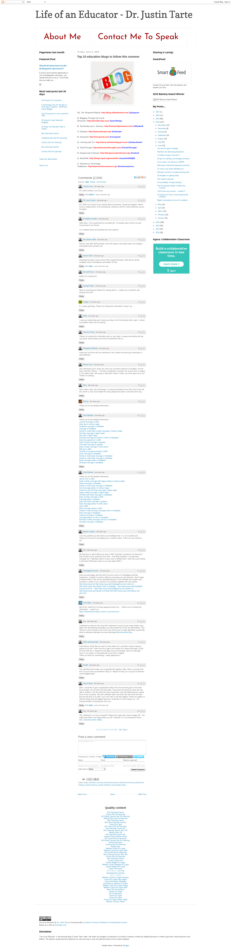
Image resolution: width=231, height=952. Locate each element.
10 (115, 730)
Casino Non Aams (115, 842)
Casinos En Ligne (115, 891)
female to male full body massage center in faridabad (99, 511)
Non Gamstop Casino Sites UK (115, 830)
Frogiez (86, 302)
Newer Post (82, 794)
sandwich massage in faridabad (91, 426)
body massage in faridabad (89, 513)
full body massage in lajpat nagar (92, 433)
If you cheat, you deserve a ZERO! (170, 162)
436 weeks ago (102, 200)
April (160, 208)
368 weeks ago (92, 621)
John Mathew (88, 415)
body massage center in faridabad (92, 460)
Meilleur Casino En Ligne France (115, 885)
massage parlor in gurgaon (89, 499)
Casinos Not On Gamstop (51, 142)
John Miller (87, 603)
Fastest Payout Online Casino (115, 836)
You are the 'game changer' (167, 148)
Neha (85, 316)
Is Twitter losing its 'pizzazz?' (168, 155)
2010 (158, 232)
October (161, 132)
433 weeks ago (99, 256)
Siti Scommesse (115, 893)
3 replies (91, 195)
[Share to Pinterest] (98, 779)
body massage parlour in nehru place (93, 504)
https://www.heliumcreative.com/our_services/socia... (100, 612)
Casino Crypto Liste (115, 861)
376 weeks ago (98, 603)
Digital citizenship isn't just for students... (173, 200)
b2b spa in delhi (85, 449)
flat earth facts (88, 272)
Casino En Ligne (115, 824)
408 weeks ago (93, 385)
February (161, 215)
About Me (62, 37)
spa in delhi (83, 506)
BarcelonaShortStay (124, 632)
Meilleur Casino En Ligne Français (115, 877)
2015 (158, 119)
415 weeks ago (93, 316)
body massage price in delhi (90, 440)
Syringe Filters (88, 286)
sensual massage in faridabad (90, 515)
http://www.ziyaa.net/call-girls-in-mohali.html (96, 591)
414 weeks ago (104, 348)
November (162, 128)
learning (100, 782)
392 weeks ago (101, 531)
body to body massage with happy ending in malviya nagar (102, 481)
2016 (158, 115)
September (162, 135)
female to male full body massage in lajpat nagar (98, 490)
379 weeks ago (104, 571)
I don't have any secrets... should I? (171, 191)
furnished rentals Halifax (93, 720)
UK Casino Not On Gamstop (115, 826)
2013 (158, 222)
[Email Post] (83, 779)
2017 (158, 112)
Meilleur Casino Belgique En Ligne (115, 865)
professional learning (126, 782)
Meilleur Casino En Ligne (115, 848)
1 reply (90, 266)
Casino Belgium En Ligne (115, 863)
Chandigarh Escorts (90, 571)
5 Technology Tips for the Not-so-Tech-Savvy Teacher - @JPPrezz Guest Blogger (54, 107)
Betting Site (115, 846)
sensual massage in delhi (89, 422)
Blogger (126, 945)
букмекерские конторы (115, 873)
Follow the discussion (143, 177)
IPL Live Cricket (89, 200)
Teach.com (43, 165)
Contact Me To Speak (138, 37)
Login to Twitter (138, 756)
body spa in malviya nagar (89, 424)
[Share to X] (92, 779)
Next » (125, 730)
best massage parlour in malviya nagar (94, 488)
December (162, 125)
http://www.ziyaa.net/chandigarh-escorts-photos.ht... (114, 589)
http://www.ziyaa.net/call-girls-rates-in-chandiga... (98, 586)
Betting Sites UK (115, 832)
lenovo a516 (87, 256)
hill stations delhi (89, 239)
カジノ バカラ (115, 875)
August (161, 139)
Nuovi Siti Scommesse (115, 889)
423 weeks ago (95, 302)
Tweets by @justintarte (48, 159)
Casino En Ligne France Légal (115, 900)
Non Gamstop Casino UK (115, 828)
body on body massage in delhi (91, 497)
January (161, 218)
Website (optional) (130, 760)
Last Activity (101, 182)
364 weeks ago (105, 642)
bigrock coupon (89, 531)
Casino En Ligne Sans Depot (115, 879)
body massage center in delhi (90, 508)
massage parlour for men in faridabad (93, 517)
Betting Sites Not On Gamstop (115, 818)
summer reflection (104, 785)
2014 (158, 122)
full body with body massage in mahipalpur (95, 495)
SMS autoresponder (90, 642)
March (160, 211)
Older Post (142, 794)
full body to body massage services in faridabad (97, 520)
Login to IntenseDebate (109, 756)
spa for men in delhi (87, 479)
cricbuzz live (88, 186)
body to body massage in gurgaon (92, 442)
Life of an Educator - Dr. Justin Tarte (114, 14)
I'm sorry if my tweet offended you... (171, 169)
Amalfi (85, 665)
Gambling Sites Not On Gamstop (54, 138)
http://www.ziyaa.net (87, 584)
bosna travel (88, 683)
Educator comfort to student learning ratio (173, 172)
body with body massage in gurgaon (93, 501)
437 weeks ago (99, 186)
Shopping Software (90, 348)
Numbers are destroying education (170, 152)
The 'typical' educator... (166, 179)
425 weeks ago (100, 286)
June (160, 145)
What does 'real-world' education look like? (173, 165)
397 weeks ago (94, 401)
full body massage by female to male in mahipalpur (99, 438)
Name (80, 760)
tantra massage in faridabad (90, 483)
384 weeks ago (92, 550)
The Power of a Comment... (52, 100)
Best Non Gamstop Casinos (115, 822)
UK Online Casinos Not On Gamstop (115, 816)
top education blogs (118, 785)
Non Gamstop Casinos (50, 133)
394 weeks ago (100, 415)
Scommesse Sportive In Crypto (115, 883)
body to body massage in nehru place (93, 447)
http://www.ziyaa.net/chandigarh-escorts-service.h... (115, 584)
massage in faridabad (87, 429)
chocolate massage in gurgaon (91, 444)
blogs (86, 782)
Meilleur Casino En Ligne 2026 (115, 887)
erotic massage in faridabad (90, 454)
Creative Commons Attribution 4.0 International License (105, 922)
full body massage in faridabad (91, 463)
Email (103, 760)
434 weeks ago (103, 219)
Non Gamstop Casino (115, 812)
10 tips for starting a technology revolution (173, 159)
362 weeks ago (92, 711)
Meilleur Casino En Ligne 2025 (115, 850)
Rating (92, 182)
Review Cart (87, 364)
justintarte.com (60, 925)
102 (120, 730)
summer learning (91, 785)
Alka (84, 385)
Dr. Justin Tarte (63, 922)
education (92, 782)
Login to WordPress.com (124, 756)
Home (112, 794)
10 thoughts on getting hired (168, 176)
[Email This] (87, 779)
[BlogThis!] (90, 779)
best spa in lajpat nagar (88, 435)
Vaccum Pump (88, 332)
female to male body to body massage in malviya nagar (100, 431)
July (160, 142)
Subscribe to (83, 769)
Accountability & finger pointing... (170, 182)
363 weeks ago (94, 665)
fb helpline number (90, 219)
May (160, 204)
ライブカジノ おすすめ (115, 871)
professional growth (111, 782)
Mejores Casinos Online (115, 902)
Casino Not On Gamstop (115, 814)
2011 (158, 229)
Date (87, 182)
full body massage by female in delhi (93, 451)
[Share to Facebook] (95, 779)
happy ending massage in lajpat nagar (94, 492)
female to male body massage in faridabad (95, 456)
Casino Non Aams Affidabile (115, 881)
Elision (85, 401)
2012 (158, 226)
